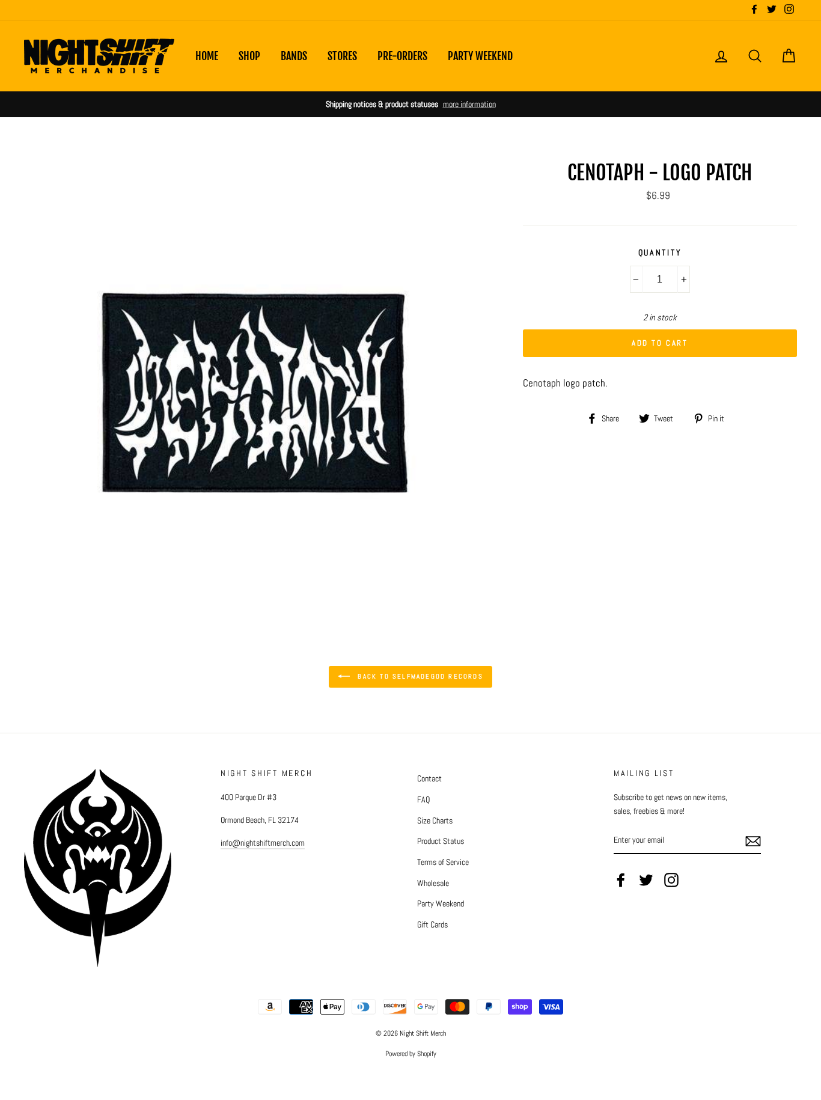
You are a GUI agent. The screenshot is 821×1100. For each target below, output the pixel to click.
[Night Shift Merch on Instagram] (671, 879)
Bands (294, 56)
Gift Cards (432, 924)
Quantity (660, 253)
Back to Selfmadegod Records (419, 676)
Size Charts (435, 820)
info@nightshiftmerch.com (263, 842)
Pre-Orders (402, 56)
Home (206, 56)
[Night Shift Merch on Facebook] (621, 879)
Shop (249, 56)
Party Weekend (480, 56)
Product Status (440, 841)
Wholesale (433, 883)
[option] (410, 104)
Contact (429, 778)
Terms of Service (443, 862)
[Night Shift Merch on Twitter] (646, 879)
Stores (342, 56)
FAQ (423, 799)
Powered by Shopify (410, 1054)
